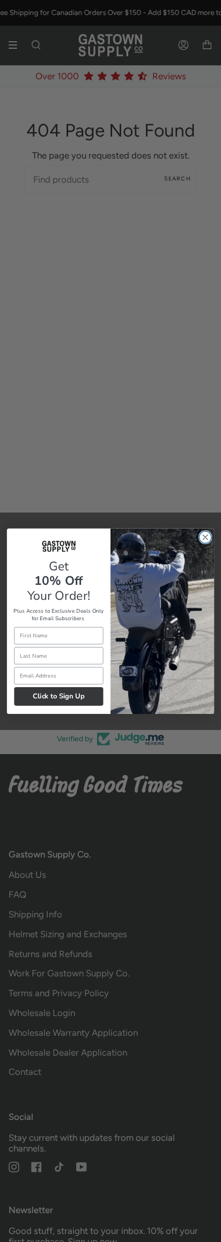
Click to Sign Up (58, 696)
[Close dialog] (205, 537)
